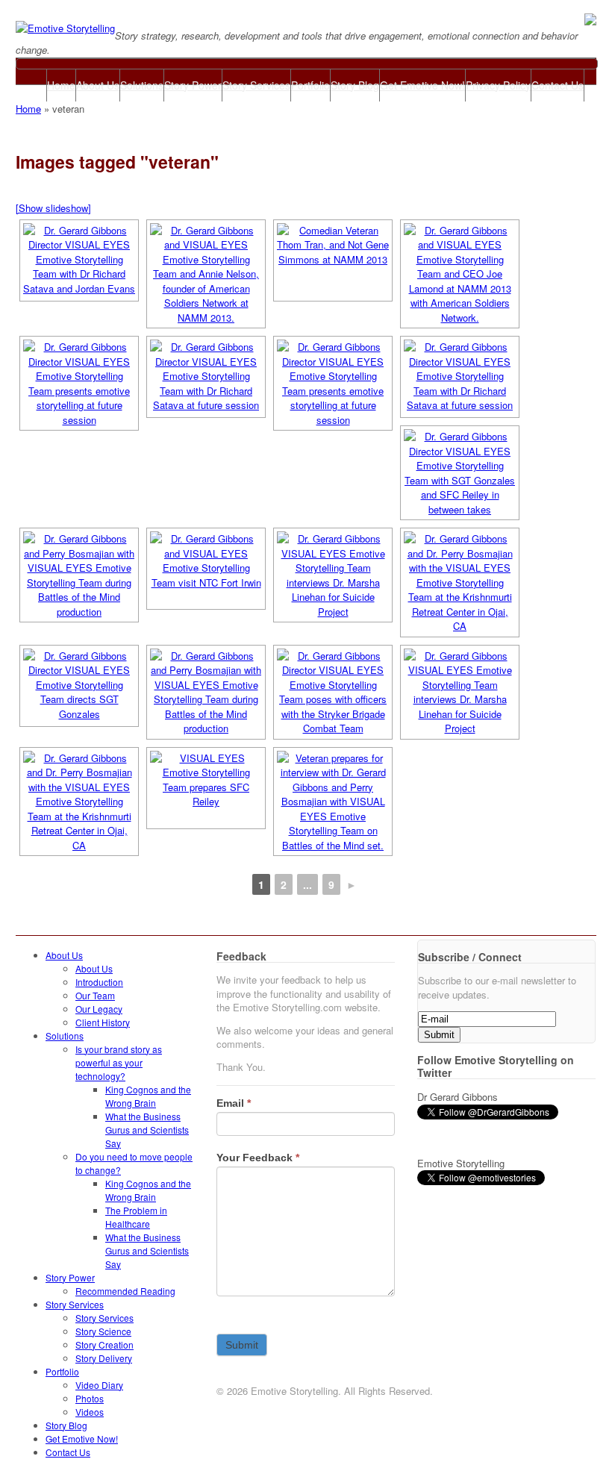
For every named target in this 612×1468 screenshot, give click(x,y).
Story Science (103, 1331)
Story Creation (104, 1344)
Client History (102, 1022)
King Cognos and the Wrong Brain (148, 1096)
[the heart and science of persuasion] (65, 28)
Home (61, 85)
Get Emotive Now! (422, 85)
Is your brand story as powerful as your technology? (118, 1062)
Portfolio (310, 85)
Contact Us (557, 85)
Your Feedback (257, 1158)
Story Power (193, 85)
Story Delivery (103, 1358)
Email (233, 1103)
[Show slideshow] (53, 208)
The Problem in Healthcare (136, 1217)
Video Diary (99, 1384)
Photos (89, 1398)
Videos (89, 1411)
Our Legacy (98, 1008)
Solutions (141, 85)
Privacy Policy (498, 85)
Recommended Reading (125, 1290)
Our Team (95, 995)
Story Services (256, 85)
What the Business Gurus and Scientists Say (147, 1129)
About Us (97, 85)
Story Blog (355, 85)
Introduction (99, 981)
